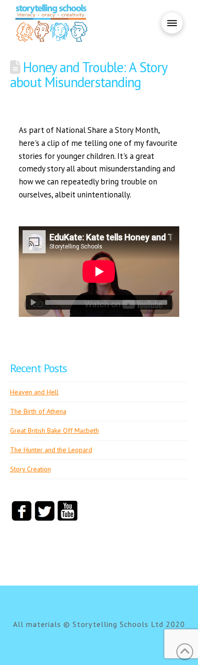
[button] (172, 23)
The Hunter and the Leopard (51, 449)
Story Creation (30, 469)
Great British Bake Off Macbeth (54, 430)
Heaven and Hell (34, 392)
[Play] (33, 302)
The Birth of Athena (38, 411)
